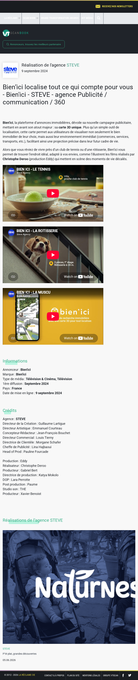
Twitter (129, 675)
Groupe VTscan (110, 675)
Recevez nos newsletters (117, 6)
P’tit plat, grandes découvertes (19, 653)
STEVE (73, 65)
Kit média (87, 18)
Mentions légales (91, 675)
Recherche (98, 18)
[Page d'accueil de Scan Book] (69, 33)
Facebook (124, 675)
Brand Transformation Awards (60, 18)
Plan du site (73, 675)
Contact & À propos (54, 675)
